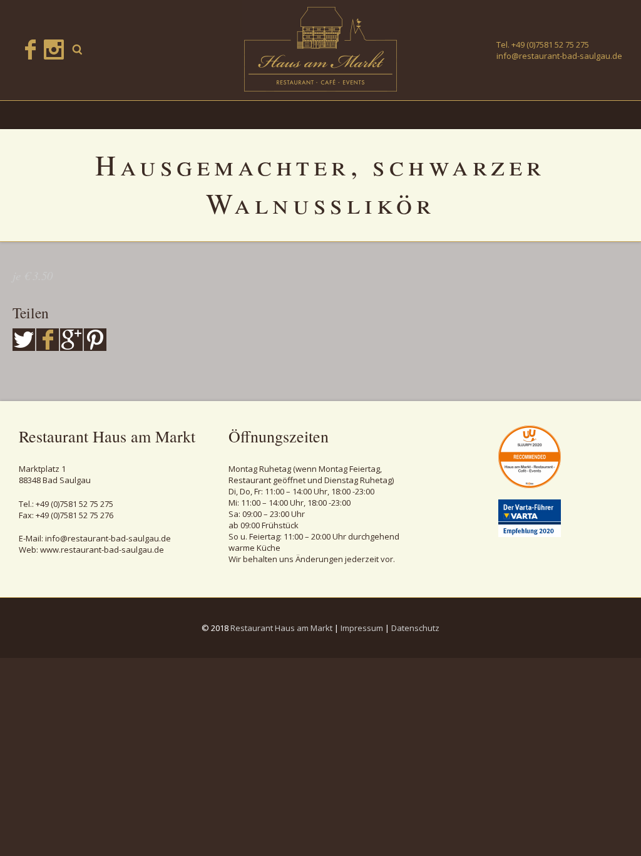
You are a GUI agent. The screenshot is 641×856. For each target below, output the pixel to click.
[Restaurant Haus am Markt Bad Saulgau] (320, 49)
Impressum (362, 628)
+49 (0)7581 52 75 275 (550, 44)
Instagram (54, 49)
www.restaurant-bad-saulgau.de (102, 549)
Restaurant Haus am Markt (281, 628)
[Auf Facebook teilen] (47, 339)
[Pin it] (95, 339)
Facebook (30, 49)
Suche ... (77, 49)
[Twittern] (24, 339)
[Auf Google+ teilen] (71, 339)
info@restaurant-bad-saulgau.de (559, 55)
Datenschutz (415, 628)
